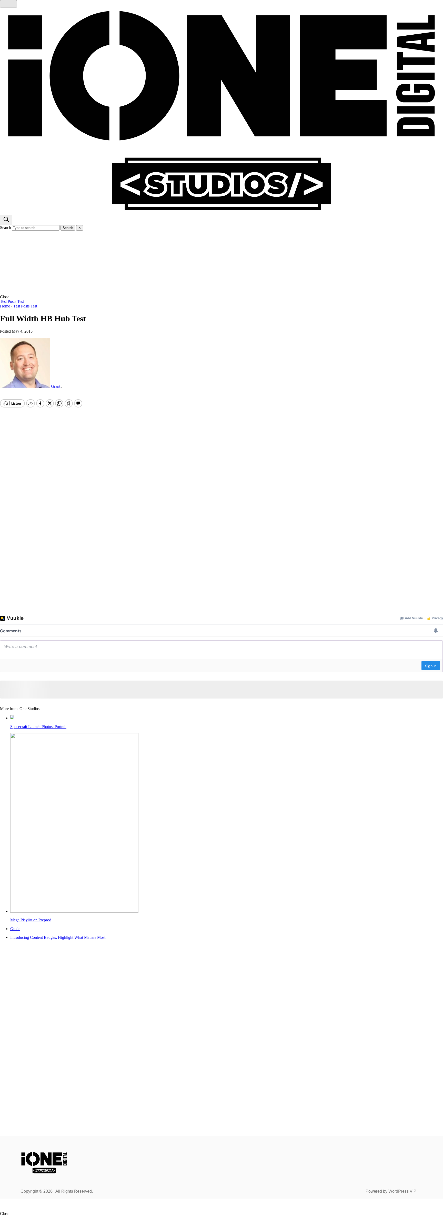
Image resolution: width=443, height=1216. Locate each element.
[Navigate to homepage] (221, 111)
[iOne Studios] (44, 1172)
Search (5, 227)
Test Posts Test (12, 301)
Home (5, 306)
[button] (221, 297)
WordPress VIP (402, 1191)
